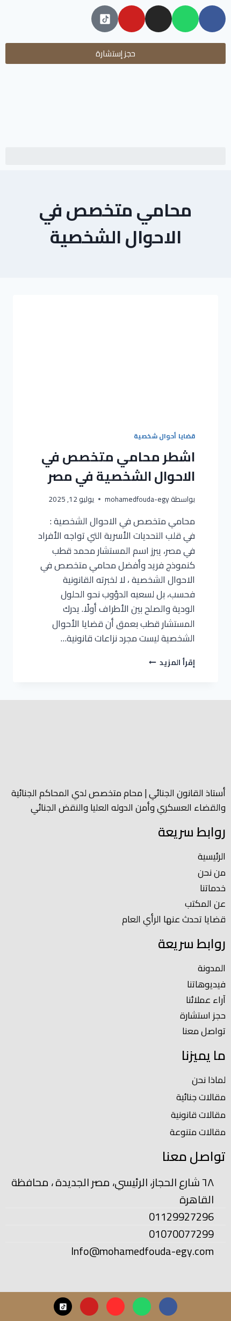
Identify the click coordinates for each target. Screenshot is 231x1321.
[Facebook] (212, 18)
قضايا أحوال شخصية (164, 436)
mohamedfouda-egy (137, 499)
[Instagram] (158, 18)
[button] (115, 156)
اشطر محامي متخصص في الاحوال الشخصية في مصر (118, 466)
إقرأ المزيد (172, 662)
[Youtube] (131, 18)
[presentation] (115, 356)
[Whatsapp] (185, 18)
